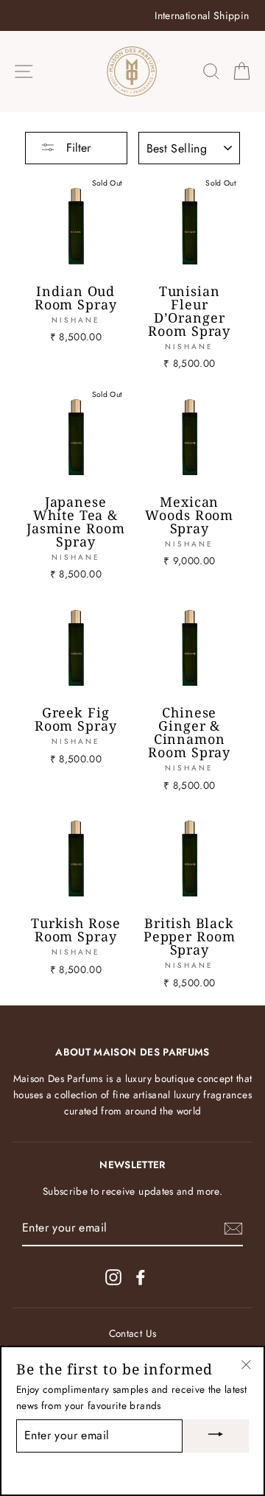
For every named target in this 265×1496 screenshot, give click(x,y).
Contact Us (132, 1333)
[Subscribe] (233, 1228)
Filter (77, 147)
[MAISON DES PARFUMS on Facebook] (140, 1276)
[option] (132, 15)
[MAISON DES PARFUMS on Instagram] (113, 1276)
